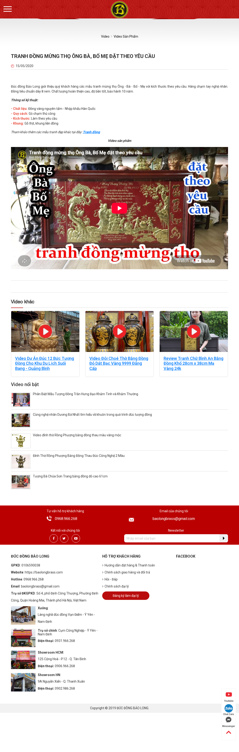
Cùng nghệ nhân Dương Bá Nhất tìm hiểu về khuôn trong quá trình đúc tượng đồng (92, 414)
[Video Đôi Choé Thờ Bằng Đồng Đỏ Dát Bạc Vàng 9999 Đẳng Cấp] (119, 331)
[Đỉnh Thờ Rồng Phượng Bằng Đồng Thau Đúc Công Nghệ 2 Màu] (20, 461)
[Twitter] (64, 538)
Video (105, 36)
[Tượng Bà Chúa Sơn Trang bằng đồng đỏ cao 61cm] (20, 482)
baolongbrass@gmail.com (174, 518)
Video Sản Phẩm (126, 36)
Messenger (228, 726)
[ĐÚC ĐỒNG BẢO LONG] (119, 9)
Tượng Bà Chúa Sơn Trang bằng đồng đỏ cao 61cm (70, 476)
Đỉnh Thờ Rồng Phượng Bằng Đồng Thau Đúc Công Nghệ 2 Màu (79, 456)
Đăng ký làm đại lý (126, 596)
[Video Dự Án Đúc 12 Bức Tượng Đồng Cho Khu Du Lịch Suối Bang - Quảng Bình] (45, 331)
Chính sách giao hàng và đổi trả (127, 572)
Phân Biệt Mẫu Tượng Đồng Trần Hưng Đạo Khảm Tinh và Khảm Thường (85, 394)
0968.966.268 (66, 518)
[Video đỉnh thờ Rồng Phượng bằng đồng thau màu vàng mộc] (20, 440)
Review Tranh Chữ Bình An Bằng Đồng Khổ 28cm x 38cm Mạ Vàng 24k (193, 363)
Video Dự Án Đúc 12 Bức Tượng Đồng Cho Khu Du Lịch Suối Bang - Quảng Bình (44, 363)
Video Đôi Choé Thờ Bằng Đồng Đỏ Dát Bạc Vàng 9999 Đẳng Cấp (118, 363)
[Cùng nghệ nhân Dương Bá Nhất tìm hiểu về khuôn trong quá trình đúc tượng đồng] (20, 420)
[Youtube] (75, 538)
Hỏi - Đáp (111, 579)
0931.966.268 (65, 641)
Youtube (228, 701)
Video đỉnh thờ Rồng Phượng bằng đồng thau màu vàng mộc (77, 435)
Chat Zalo (228, 714)
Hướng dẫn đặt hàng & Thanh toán (130, 565)
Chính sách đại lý (117, 586)
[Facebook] (54, 538)
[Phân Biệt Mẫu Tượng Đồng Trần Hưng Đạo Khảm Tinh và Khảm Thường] (20, 399)
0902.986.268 (65, 688)
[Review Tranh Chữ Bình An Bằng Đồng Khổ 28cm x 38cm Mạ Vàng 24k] (194, 331)
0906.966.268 (65, 666)
